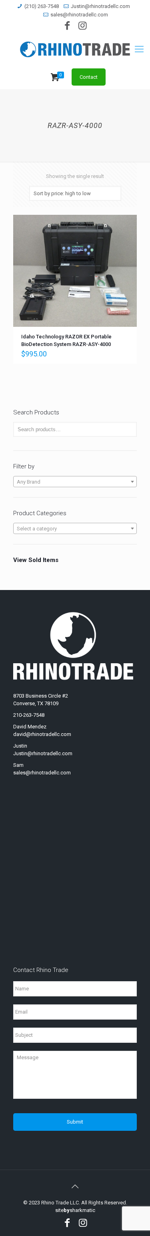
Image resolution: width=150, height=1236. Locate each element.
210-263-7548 (28, 715)
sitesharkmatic (75, 1210)
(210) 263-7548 (41, 6)
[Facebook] (67, 26)
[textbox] (75, 482)
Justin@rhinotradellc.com (100, 6)
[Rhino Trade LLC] (75, 49)
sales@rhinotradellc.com (79, 15)
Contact (89, 77)
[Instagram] (83, 26)
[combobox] (75, 481)
